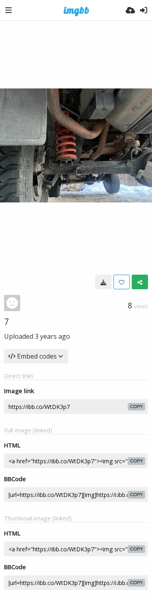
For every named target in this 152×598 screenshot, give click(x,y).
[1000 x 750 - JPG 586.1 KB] (103, 282)
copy (136, 406)
